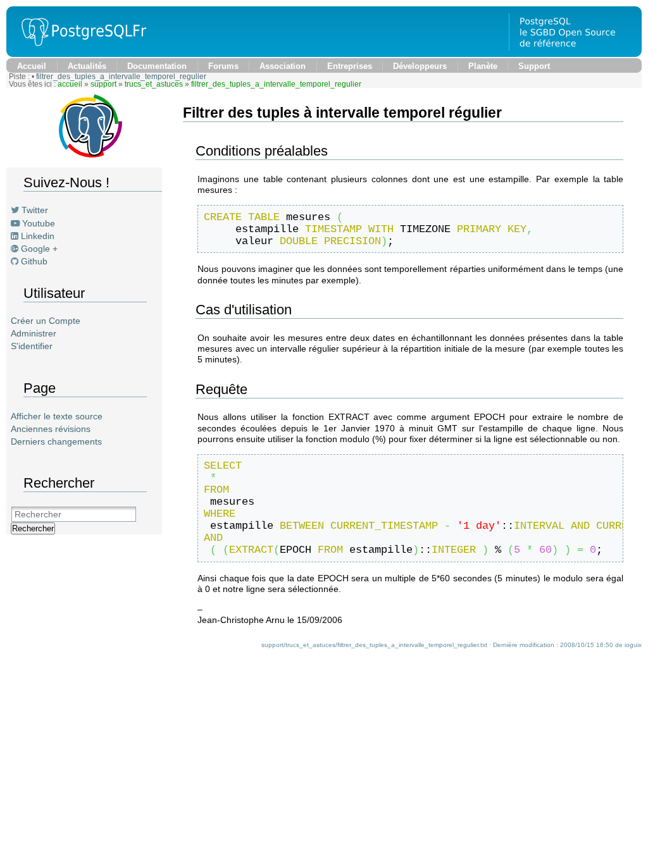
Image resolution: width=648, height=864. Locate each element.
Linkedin (37, 236)
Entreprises (349, 66)
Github (34, 261)
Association (282, 66)
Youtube (38, 223)
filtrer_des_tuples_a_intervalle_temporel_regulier (121, 76)
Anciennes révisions (50, 429)
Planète (482, 66)
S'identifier (32, 346)
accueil (70, 84)
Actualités (87, 66)
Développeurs (420, 66)
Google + (39, 249)
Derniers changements (56, 441)
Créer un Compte (45, 321)
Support (534, 66)
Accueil (31, 66)
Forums (223, 66)
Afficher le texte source (57, 416)
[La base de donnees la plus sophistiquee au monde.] (575, 54)
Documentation (157, 66)
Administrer (33, 333)
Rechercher (33, 528)
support (103, 84)
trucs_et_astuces (154, 84)
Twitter (35, 210)
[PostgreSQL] (79, 54)
